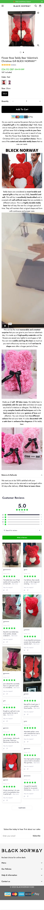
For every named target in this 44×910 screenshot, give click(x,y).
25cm (5, 93)
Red (4, 82)
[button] (40, 5)
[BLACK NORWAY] (22, 6)
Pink (9, 82)
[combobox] (40, 530)
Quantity (5, 101)
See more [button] (15, 584)
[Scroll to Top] (40, 899)
